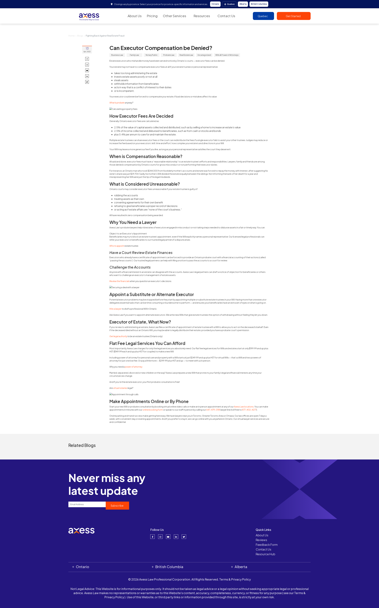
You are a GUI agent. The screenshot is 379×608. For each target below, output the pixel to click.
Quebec (231, 4)
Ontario (215, 4)
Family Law (134, 55)
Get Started (293, 16)
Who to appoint (116, 245)
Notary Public (152, 55)
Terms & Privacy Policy (235, 579)
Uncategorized (204, 55)
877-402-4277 (249, 409)
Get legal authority (118, 336)
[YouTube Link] (168, 536)
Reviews (261, 540)
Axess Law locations (244, 406)
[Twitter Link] (184, 536)
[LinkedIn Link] (176, 536)
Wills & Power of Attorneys (227, 55)
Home (71, 35)
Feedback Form (267, 544)
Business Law (117, 55)
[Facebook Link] (152, 536)
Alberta (242, 4)
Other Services (174, 16)
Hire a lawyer (115, 308)
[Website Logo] (89, 15)
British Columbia (259, 4)
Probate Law (168, 55)
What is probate (117, 102)
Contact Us (226, 16)
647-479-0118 (213, 409)
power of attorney (133, 366)
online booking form (153, 409)
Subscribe (117, 505)
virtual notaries (120, 388)
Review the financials (119, 281)
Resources (202, 16)
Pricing (152, 16)
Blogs (80, 35)
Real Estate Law (186, 55)
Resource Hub (265, 554)
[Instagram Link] (160, 536)
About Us (135, 16)
